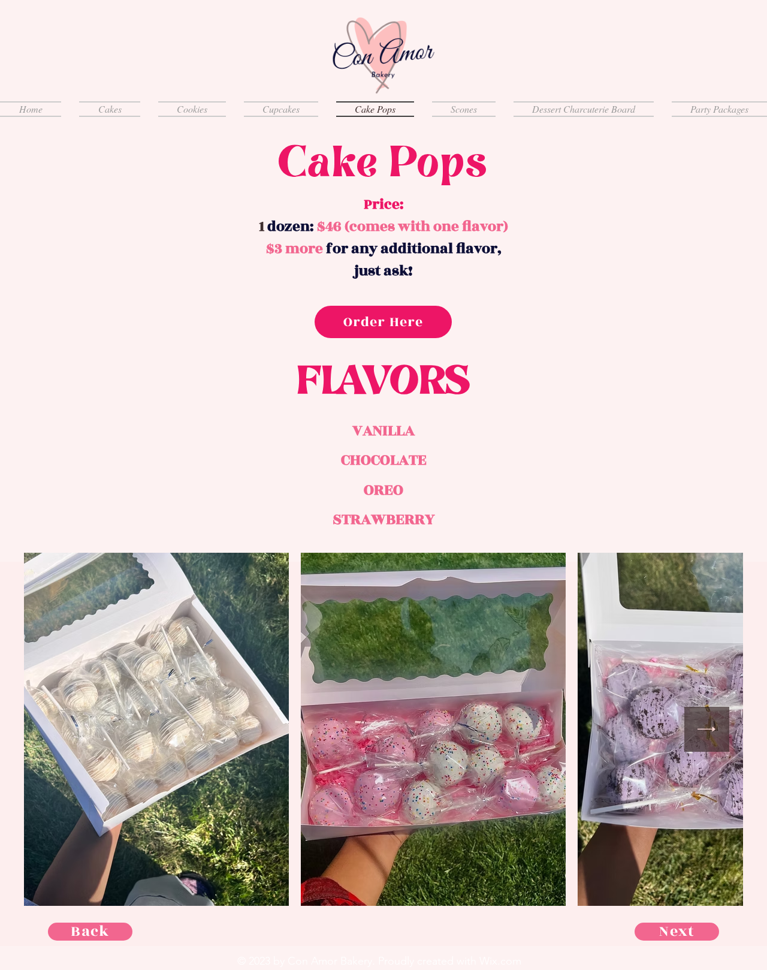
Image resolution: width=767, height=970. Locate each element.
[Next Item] (706, 729)
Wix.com (500, 961)
